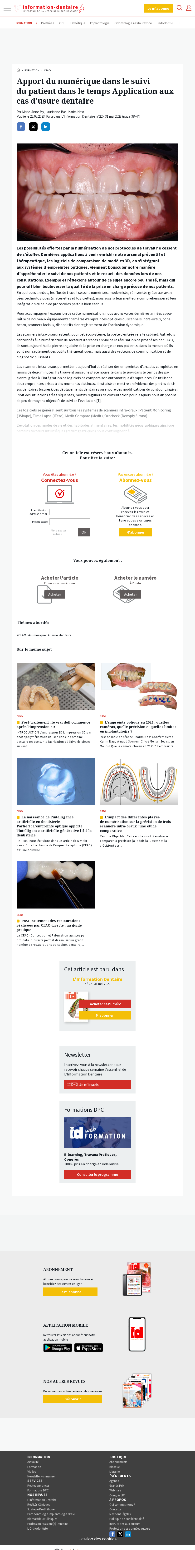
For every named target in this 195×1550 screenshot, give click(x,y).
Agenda (114, 1481)
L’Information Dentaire (41, 1500)
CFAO (47, 70)
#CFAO (21, 635)
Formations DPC (38, 1490)
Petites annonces (38, 1486)
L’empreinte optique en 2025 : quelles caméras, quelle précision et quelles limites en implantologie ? (138, 726)
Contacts (115, 1509)
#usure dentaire (60, 635)
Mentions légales (120, 1514)
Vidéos (31, 1472)
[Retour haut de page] (186, 1537)
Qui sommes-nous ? (122, 1505)
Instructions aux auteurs (124, 1524)
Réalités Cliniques (38, 1505)
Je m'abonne (158, 8)
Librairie (114, 1472)
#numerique (37, 635)
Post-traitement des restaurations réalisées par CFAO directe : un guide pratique (49, 925)
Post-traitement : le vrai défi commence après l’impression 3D (53, 724)
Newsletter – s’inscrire (40, 1476)
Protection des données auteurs (129, 1529)
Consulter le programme (97, 1174)
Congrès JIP (117, 1495)
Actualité (33, 1462)
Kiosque (114, 1467)
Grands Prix (116, 1486)
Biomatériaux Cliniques (42, 1519)
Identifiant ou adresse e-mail (38, 512)
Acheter (130, 594)
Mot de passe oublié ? (58, 532)
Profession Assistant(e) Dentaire (47, 1524)
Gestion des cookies (97, 1539)
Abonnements (118, 1462)
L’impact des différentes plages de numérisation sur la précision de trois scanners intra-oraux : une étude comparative (135, 824)
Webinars (115, 1490)
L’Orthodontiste (37, 1529)
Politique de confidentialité (126, 1519)
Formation (31, 70)
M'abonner (135, 532)
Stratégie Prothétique (40, 1509)
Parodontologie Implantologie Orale (51, 1514)
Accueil (18, 70)
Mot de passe (40, 521)
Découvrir (72, 1399)
